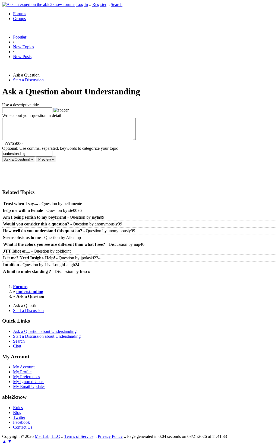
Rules (18, 407)
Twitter (19, 417)
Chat (17, 346)
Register (99, 4)
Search (116, 4)
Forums (19, 13)
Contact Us (22, 427)
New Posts (22, 56)
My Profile (22, 371)
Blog (17, 412)
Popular (19, 37)
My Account (23, 367)
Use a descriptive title (20, 105)
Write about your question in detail (31, 115)
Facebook (21, 422)
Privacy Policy (110, 436)
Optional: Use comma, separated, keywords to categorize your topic (60, 148)
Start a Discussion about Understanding (47, 336)
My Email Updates (29, 386)
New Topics (23, 46)
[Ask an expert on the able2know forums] (38, 4)
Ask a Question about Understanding (45, 331)
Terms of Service (78, 436)
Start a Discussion (28, 80)
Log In (82, 4)
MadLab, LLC (47, 436)
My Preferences (26, 376)
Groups (19, 18)
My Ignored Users (28, 381)
